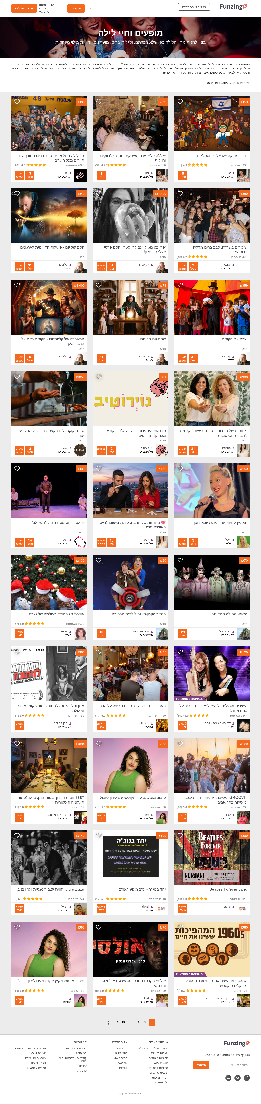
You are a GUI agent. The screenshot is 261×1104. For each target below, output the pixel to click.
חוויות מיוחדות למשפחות (30, 1048)
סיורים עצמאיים (36, 1067)
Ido (65, 172)
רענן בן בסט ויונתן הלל (218, 998)
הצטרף (201, 1065)
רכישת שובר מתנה (194, 7)
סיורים (83, 1065)
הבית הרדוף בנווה (57, 814)
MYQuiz (144, 723)
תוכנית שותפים (159, 1072)
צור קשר (122, 1062)
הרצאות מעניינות (76, 1048)
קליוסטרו (144, 264)
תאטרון (63, 539)
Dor (229, 172)
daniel (227, 906)
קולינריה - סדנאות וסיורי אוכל (72, 1059)
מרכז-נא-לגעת (223, 631)
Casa (64, 448)
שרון (228, 814)
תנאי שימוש (161, 1062)
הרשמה (76, 8)
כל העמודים (161, 1082)
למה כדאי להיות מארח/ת (153, 1048)
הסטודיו (226, 448)
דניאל (64, 906)
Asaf (146, 998)
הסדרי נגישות (160, 1077)
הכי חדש (81, 1053)
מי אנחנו (122, 1048)
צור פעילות (22, 8)
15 (123, 1022)
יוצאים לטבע (38, 1053)
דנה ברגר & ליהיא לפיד (218, 723)
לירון (146, 814)
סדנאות (82, 1070)
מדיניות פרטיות (158, 1067)
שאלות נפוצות (159, 1053)
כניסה (92, 8)
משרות (123, 1067)
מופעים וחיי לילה (35, 1058)
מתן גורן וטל (60, 723)
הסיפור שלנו (120, 1058)
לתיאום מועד (19, 633)
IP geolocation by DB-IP (130, 1093)
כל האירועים (38, 1062)
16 (116, 1022)
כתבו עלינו (121, 1053)
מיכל (228, 539)
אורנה (64, 631)
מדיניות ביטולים (158, 1058)
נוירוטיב (145, 448)
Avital (227, 264)
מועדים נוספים (19, 175)
